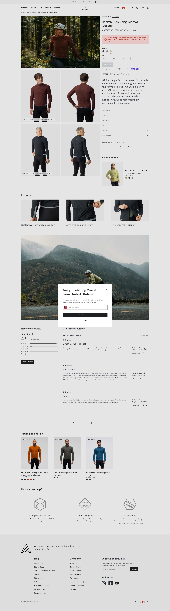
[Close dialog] (106, 289)
